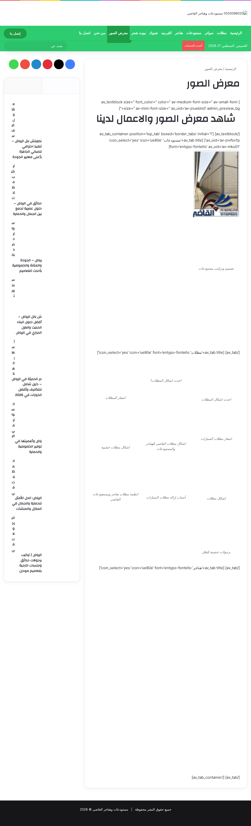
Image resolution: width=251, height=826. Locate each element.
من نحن (99, 33)
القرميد (166, 33)
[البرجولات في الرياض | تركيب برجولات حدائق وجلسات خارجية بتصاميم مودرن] (45, 533)
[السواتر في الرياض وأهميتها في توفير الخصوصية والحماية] (45, 419)
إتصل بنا (15, 33)
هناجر (179, 33)
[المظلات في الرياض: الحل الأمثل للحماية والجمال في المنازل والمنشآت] (45, 476)
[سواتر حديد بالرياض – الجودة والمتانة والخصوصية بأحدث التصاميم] (45, 238)
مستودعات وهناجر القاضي (110, 809)
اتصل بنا (84, 33)
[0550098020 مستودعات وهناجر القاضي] (217, 13)
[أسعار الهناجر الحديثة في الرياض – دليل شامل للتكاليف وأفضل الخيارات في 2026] (45, 357)
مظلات (222, 33)
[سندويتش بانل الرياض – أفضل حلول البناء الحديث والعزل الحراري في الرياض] (45, 295)
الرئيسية (236, 33)
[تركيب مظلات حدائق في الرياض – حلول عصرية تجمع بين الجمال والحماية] (45, 181)
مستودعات (193, 33)
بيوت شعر (138, 33)
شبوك (153, 33)
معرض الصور (118, 33)
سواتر (209, 33)
